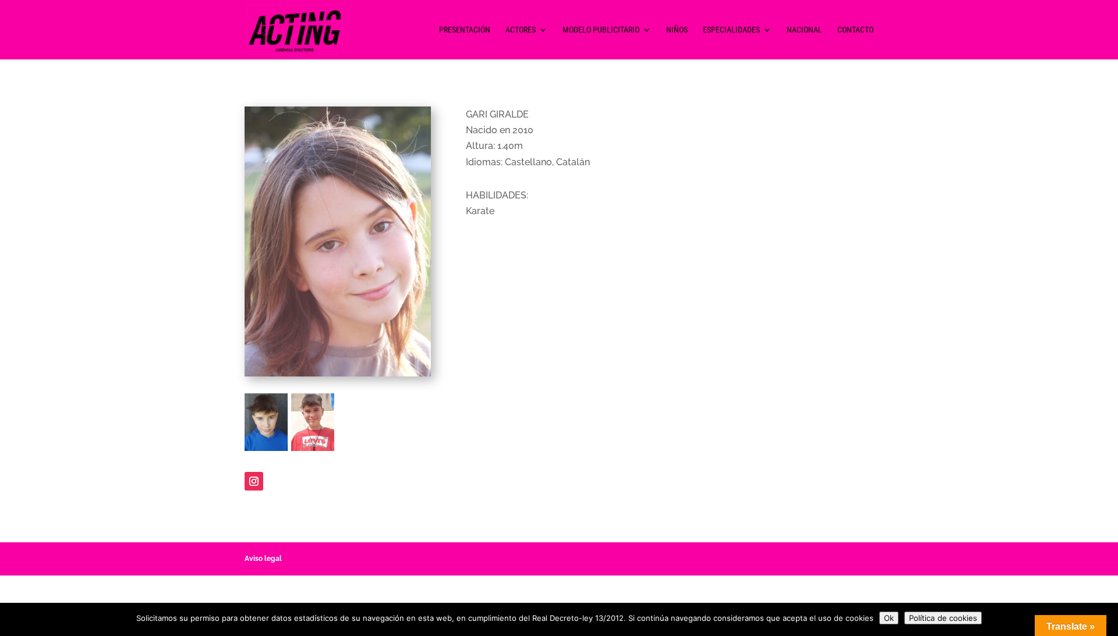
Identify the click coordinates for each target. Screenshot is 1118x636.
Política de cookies (943, 618)
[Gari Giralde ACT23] (266, 450)
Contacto (855, 30)
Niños (677, 30)
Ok (889, 618)
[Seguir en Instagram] (254, 481)
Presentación (464, 30)
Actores (520, 30)
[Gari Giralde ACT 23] (312, 450)
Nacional (804, 30)
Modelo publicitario (600, 30)
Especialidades (731, 30)
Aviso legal (263, 559)
